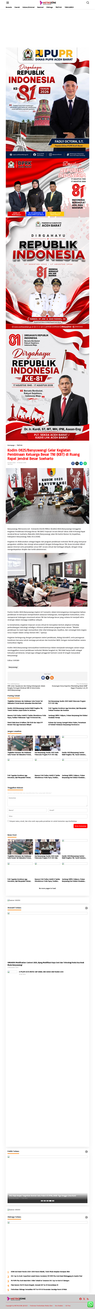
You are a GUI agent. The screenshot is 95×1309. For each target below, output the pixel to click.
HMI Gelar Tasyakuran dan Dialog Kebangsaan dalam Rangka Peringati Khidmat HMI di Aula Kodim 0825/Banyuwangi (26, 687)
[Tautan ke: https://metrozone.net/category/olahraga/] (86, 1217)
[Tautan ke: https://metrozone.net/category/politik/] (86, 1151)
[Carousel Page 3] (47, 1200)
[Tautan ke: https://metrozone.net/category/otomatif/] (86, 908)
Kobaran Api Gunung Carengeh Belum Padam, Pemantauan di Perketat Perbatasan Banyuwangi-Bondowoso (67, 724)
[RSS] (52, 678)
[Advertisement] (47, 28)
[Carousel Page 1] (42, 1200)
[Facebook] (43, 678)
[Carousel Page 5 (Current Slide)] (53, 1200)
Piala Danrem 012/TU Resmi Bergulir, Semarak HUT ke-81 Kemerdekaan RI (34, 1285)
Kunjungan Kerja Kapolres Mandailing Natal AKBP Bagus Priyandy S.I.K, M (69, 686)
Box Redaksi (59, 1306)
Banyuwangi (13, 667)
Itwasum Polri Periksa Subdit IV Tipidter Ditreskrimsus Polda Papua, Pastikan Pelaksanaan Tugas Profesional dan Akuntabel (27, 716)
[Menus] (8, 2)
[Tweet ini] (77, 463)
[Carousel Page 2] (45, 1200)
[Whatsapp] (85, 463)
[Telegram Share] (81, 463)
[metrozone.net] (48, 2)
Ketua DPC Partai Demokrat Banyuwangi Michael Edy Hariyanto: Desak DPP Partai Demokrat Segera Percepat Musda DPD (46, 1194)
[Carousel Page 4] (50, 1200)
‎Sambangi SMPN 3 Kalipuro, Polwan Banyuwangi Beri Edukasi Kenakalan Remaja (67, 716)
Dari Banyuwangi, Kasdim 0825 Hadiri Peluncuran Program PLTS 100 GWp (67, 702)
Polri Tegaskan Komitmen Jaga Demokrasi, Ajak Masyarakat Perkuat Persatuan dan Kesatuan (67, 709)
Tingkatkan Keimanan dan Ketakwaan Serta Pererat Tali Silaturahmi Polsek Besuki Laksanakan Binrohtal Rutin (25, 702)
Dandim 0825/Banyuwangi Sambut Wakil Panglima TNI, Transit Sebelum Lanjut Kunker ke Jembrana (25, 709)
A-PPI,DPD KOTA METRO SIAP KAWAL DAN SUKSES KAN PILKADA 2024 (41, 972)
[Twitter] (47, 678)
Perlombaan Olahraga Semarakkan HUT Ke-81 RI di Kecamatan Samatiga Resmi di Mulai (39, 1289)
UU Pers (68, 1306)
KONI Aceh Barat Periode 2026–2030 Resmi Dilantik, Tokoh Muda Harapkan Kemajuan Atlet (40, 1272)
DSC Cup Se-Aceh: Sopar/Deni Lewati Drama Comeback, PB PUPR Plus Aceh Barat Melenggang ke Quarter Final (46, 1276)
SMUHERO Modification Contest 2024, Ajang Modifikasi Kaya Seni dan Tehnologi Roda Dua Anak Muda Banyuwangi (46, 963)
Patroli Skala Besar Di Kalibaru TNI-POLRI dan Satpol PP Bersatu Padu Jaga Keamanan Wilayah (25, 724)
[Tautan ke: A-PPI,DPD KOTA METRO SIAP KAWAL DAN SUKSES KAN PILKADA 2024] (12, 1058)
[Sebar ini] (73, 463)
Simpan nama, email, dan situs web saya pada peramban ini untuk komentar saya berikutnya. (43, 821)
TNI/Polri (10, 464)
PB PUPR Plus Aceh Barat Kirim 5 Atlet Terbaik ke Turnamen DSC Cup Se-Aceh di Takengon (40, 1280)
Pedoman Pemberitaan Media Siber (41, 1306)
